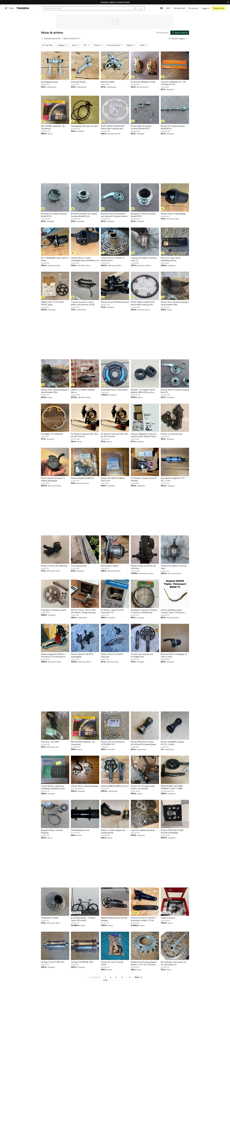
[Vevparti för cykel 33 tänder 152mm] (115, 946)
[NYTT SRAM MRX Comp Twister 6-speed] (55, 242)
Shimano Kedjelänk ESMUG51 (82, 478)
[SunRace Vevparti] (175, 901)
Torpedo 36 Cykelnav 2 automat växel (174, 567)
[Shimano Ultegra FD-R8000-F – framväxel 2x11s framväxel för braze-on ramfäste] (55, 638)
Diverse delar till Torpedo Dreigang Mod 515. (175, 391)
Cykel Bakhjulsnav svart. (80, 830)
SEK (168, 8)
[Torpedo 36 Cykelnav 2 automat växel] (175, 549)
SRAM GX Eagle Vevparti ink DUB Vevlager (114, 919)
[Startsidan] (22, 8)
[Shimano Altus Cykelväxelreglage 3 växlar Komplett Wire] (175, 286)
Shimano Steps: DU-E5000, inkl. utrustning (143, 567)
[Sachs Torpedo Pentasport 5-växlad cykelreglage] (55, 462)
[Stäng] (228, 2)
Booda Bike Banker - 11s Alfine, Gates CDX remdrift (83, 919)
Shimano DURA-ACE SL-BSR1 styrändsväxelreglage (172, 831)
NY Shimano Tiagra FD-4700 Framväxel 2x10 (112, 611)
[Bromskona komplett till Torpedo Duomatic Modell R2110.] (85, 197)
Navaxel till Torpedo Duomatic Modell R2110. (173, 127)
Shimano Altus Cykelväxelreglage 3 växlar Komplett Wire (175, 303)
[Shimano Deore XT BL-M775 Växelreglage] (85, 638)
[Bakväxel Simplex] (115, 65)
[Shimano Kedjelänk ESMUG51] (85, 462)
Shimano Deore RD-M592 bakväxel (115, 302)
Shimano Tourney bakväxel (171, 434)
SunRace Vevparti (168, 918)
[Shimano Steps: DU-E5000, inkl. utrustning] (145, 549)
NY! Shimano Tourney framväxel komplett (143, 479)
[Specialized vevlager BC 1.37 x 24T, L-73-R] (175, 462)
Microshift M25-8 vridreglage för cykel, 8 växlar (174, 655)
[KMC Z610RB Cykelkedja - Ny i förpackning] (55, 110)
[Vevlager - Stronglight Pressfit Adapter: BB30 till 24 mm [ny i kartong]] (145, 373)
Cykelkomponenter (52, 38)
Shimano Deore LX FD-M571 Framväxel (112, 655)
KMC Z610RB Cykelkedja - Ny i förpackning (53, 127)
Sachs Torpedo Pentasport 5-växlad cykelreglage (53, 479)
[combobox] (91, 8)
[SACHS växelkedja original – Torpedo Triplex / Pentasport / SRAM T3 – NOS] (175, 594)
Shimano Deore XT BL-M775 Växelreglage (82, 655)
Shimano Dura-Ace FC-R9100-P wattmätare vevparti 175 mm (143, 919)
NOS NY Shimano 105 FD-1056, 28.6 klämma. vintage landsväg (83, 611)
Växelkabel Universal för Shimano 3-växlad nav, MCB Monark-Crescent (144, 611)
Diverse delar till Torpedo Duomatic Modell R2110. (141, 127)
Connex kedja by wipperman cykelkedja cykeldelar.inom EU (53, 787)
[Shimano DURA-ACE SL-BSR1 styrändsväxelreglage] (175, 814)
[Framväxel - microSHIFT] (55, 725)
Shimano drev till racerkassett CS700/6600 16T (113, 743)
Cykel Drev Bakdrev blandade (143, 830)
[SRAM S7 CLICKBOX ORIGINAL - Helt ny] (85, 373)
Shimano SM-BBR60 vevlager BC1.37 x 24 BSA (172, 743)
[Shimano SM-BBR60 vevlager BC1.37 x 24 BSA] (175, 725)
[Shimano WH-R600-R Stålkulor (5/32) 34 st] (115, 462)
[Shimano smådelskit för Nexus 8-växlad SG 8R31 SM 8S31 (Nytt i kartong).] (145, 418)
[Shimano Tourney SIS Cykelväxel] (55, 549)
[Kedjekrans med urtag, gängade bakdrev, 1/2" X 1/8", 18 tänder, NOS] (145, 946)
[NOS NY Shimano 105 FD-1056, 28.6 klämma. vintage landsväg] (85, 594)
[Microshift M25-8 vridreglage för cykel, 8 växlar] (175, 638)
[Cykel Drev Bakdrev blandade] (145, 814)
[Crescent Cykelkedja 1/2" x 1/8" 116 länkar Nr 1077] (175, 65)
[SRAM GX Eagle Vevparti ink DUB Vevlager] (115, 901)
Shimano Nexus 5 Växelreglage (173, 214)
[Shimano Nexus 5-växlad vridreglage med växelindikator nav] (85, 242)
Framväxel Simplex (78, 82)
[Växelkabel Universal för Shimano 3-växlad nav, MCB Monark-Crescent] (145, 594)
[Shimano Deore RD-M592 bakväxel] (115, 286)
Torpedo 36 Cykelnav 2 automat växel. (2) (144, 259)
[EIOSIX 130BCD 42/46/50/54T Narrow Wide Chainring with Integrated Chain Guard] (115, 110)
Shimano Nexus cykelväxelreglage (84, 786)
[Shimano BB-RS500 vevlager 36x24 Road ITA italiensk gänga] (145, 725)
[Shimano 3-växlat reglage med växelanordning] (115, 814)
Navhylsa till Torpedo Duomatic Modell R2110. (143, 215)
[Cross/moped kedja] (85, 549)
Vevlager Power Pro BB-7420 (52, 962)
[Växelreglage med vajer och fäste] (85, 110)
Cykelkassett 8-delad (49, 918)
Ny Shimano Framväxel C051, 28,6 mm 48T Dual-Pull (84, 435)
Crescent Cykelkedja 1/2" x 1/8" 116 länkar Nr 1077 (173, 83)
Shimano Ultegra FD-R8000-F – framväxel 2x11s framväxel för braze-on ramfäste (53, 655)
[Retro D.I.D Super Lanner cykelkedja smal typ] (175, 242)
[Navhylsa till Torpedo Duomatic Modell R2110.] (145, 197)
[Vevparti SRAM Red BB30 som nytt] (115, 770)
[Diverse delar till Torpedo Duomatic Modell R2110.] (145, 110)
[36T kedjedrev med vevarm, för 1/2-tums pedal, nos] (175, 946)
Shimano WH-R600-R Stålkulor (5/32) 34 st (113, 479)
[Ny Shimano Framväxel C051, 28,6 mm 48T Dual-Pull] (85, 418)
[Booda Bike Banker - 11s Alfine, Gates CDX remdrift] (85, 901)
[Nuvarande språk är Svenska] (161, 8)
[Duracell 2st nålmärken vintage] (145, 65)
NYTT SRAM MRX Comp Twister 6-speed (55, 259)
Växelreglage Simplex (49, 82)
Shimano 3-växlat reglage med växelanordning (113, 831)
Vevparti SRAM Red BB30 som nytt (115, 786)
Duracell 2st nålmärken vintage (143, 82)
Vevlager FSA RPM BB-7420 (82, 962)
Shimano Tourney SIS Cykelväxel (54, 566)
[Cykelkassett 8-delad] (55, 901)
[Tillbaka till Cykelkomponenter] (42, 38)
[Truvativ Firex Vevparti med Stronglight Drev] (145, 638)
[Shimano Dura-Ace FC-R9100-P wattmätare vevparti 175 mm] (145, 901)
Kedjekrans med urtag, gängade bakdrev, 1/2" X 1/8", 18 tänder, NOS (143, 963)
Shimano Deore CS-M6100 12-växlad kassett (113, 259)
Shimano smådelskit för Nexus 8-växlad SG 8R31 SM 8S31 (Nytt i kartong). (144, 435)
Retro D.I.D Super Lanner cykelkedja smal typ (171, 259)
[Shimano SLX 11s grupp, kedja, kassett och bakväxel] (145, 770)
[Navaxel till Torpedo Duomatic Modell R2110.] (175, 110)
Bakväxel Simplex (108, 82)
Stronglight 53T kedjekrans (52, 434)
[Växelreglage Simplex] (55, 65)
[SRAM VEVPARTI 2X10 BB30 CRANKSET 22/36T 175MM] (175, 770)
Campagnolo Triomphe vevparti (53, 610)
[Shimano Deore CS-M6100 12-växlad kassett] (115, 242)
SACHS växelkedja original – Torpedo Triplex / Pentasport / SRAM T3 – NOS (173, 611)
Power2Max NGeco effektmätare (114, 390)
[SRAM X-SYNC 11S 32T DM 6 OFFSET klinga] (55, 286)
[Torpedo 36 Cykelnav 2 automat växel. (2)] (145, 242)
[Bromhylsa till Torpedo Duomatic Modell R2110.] (55, 197)
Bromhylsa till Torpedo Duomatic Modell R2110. (54, 215)
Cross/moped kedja (78, 566)
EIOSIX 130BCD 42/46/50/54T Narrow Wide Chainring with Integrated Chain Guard (113, 127)
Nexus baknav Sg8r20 (109, 566)
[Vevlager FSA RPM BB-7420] (85, 946)
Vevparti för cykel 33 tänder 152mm (112, 963)
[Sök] (135, 8)
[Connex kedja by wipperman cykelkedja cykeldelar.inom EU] (55, 770)
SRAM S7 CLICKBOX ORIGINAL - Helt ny (83, 391)
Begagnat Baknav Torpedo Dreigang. (52, 831)
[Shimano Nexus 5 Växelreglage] (175, 197)
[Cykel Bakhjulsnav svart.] (85, 814)
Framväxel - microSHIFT (50, 742)
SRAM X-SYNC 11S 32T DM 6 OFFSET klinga (52, 303)
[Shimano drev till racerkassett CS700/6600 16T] (115, 725)
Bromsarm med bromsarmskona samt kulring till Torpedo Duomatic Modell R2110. (114, 215)
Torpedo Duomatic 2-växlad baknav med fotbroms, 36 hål (82, 303)
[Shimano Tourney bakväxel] (175, 418)
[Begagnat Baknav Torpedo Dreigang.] (55, 814)
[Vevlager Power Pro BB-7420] (55, 946)
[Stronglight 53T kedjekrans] (55, 418)
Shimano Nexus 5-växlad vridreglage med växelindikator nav (85, 259)
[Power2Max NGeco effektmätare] (115, 373)
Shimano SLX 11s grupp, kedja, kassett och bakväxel (143, 787)
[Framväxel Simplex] (85, 65)
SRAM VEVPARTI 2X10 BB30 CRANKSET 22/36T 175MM (172, 787)
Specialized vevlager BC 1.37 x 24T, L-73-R (173, 479)
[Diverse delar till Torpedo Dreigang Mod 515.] (175, 373)
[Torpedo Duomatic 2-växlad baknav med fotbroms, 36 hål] (85, 286)
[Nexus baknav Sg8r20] (115, 549)
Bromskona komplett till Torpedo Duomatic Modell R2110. (84, 215)
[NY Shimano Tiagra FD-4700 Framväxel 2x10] (115, 594)
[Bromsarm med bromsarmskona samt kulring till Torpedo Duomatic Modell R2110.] (115, 197)
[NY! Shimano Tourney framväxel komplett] (145, 462)
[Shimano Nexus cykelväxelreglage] (85, 770)
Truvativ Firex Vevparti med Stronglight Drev (142, 655)
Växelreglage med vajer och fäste (84, 126)
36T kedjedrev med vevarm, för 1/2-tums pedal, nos (173, 963)
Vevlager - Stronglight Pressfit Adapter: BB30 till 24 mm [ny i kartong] (143, 391)
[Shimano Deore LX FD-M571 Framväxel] (115, 638)
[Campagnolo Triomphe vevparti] (55, 594)
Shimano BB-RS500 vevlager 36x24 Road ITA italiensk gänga (143, 743)
